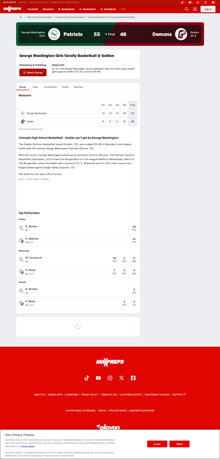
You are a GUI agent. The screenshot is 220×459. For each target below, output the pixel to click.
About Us (39, 394)
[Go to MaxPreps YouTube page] (98, 378)
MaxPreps (9, 2)
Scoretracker (50, 86)
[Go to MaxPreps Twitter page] (121, 378)
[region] (110, 444)
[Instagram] (197, 2)
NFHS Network (39, 2)
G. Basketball (87, 9)
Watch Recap (35, 72)
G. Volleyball (108, 9)
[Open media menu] (195, 9)
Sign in (208, 9)
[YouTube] (190, 2)
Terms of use (109, 394)
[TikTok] (182, 2)
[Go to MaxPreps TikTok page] (86, 378)
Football (33, 9)
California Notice (130, 394)
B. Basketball (66, 9)
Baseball (48, 9)
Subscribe (72, 394)
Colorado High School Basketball (69, 17)
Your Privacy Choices (156, 394)
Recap (22, 86)
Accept (157, 443)
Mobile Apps (55, 394)
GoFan (23, 2)
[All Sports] (123, 9)
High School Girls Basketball (39, 17)
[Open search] (186, 9)
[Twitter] (205, 2)
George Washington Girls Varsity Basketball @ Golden (111, 17)
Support (177, 394)
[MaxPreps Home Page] (21, 17)
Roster (65, 86)
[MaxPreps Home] (12, 9)
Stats (35, 86)
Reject (179, 443)
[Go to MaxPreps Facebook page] (133, 378)
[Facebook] (213, 2)
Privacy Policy (89, 394)
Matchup (78, 86)
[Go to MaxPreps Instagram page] (110, 378)
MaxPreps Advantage (65, 2)
